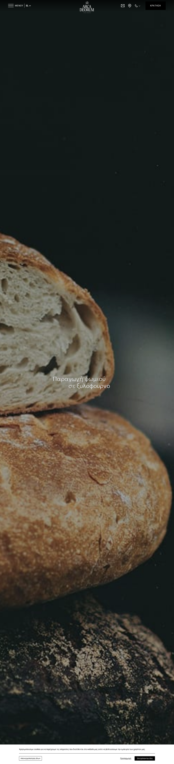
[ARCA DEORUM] (86, 7)
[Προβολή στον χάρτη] (129, 5)
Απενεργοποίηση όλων (30, 758)
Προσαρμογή (125, 758)
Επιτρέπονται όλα (145, 758)
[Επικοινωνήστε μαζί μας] (123, 5)
